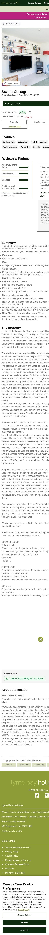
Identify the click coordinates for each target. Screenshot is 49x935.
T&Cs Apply (40, 17)
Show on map (15, 127)
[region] (24, 905)
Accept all (24, 930)
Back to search (12, 24)
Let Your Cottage (34, 3)
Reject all (24, 923)
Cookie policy (23, 910)
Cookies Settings (24, 915)
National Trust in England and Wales (26, 679)
